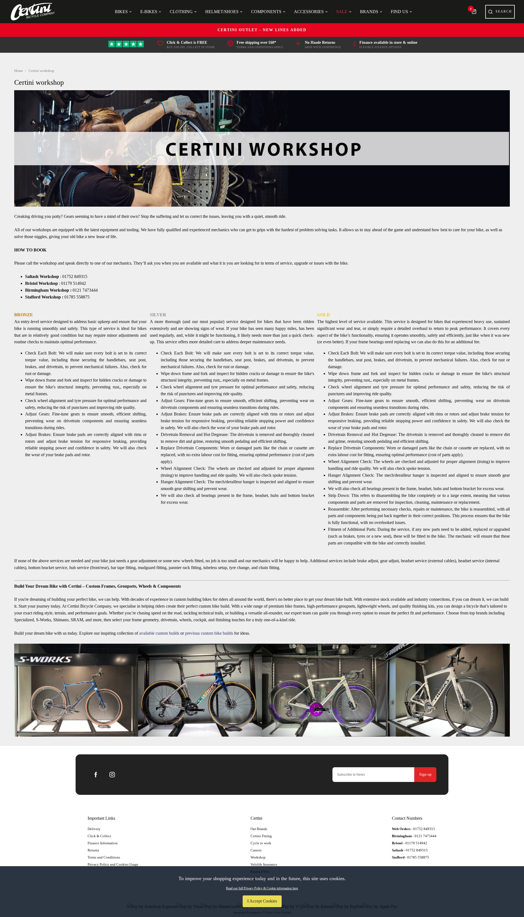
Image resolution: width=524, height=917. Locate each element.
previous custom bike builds (209, 633)
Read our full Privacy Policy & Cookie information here (262, 888)
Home (18, 71)
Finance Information (103, 843)
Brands (369, 11)
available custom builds (159, 633)
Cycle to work (261, 843)
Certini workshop (41, 71)
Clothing (181, 11)
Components (266, 11)
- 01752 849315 (413, 829)
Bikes (121, 11)
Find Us (399, 11)
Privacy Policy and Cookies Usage (113, 864)
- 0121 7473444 (414, 836)
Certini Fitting (261, 836)
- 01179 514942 (409, 843)
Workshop (258, 857)
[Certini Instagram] (112, 775)
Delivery (94, 829)
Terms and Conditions (104, 857)
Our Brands (259, 829)
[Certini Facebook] (96, 775)
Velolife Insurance (264, 864)
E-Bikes (148, 11)
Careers (256, 850)
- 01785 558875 (410, 857)
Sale (341, 11)
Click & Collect (99, 836)
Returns (93, 850)
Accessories (309, 11)
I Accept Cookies (262, 901)
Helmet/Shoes (222, 11)
